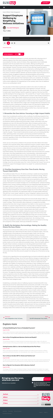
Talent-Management (15, 12)
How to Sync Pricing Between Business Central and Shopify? (20, 337)
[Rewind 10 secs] (5, 43)
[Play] (8, 43)
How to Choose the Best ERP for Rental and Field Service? (19, 356)
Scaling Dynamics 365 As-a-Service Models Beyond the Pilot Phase (21, 346)
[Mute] (48, 43)
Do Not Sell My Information (7, 413)
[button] (49, 7)
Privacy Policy (10, 411)
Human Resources (7, 47)
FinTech (5, 400)
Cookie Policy (5, 411)
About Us (41, 412)
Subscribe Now (47, 379)
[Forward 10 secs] (12, 43)
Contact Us (46, 412)
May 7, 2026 (7, 31)
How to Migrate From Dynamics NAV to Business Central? (19, 365)
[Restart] (14, 43)
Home (4, 12)
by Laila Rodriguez (13, 28)
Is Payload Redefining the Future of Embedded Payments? (19, 328)
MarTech (5, 394)
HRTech (8, 12)
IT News (5, 403)
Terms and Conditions (17, 411)
